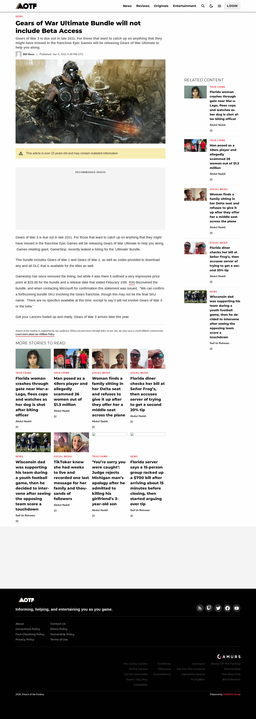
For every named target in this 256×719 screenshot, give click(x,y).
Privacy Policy (25, 639)
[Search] (203, 6)
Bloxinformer (231, 679)
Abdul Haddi (23, 421)
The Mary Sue (231, 674)
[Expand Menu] (219, 6)
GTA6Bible (140, 684)
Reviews (143, 6)
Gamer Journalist (136, 674)
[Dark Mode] (211, 6)
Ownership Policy (62, 634)
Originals (161, 6)
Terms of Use (59, 639)
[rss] (200, 608)
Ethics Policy (58, 629)
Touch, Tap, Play (137, 679)
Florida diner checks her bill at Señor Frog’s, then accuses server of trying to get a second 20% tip (147, 394)
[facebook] (227, 608)
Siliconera (164, 669)
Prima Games (138, 669)
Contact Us (57, 623)
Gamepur (198, 663)
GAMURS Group (231, 694)
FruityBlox (198, 679)
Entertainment (184, 6)
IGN (132, 282)
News (127, 6)
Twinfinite (164, 663)
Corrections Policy (28, 629)
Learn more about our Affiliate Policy (35, 334)
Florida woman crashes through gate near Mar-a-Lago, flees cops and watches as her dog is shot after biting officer (224, 105)
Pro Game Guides (136, 663)
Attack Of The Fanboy (225, 663)
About (20, 623)
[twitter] (218, 608)
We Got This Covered (191, 669)
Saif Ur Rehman (25, 515)
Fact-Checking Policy (30, 634)
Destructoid (232, 669)
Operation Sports (193, 674)
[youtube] (237, 608)
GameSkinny (162, 674)
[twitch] (209, 608)
